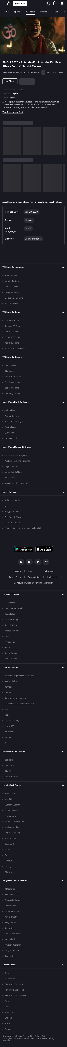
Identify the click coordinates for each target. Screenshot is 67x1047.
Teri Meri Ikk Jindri (12, 445)
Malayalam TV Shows (14, 305)
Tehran (8, 699)
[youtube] (45, 569)
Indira (7, 654)
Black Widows (11, 845)
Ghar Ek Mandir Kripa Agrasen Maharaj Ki (23, 535)
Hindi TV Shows (11, 282)
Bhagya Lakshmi (12, 518)
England (8, 1025)
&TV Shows (9, 378)
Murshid (8, 806)
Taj (6, 862)
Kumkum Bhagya (12, 626)
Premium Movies (10, 674)
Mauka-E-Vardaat (12, 529)
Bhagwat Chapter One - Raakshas (19, 682)
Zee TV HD (9, 772)
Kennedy (8, 694)
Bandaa (8, 744)
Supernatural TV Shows (15, 355)
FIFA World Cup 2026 (14, 991)
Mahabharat (10, 609)
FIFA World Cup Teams (14, 997)
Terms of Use (33, 584)
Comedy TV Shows (13, 344)
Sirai (7, 722)
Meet (7, 513)
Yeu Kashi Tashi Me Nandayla (17, 468)
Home (6, 11)
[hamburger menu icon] (62, 3)
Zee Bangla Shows (13, 400)
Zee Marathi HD (12, 783)
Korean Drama (11, 660)
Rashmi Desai (11, 963)
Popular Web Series (11, 792)
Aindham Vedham (12, 834)
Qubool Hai (9, 439)
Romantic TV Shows (13, 333)
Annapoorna (10, 649)
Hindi (21, 93)
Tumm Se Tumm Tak (13, 615)
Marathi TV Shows (12, 288)
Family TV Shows (12, 338)
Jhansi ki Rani (10, 621)
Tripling (8, 873)
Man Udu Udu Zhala (13, 479)
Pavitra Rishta (11, 434)
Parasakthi (9, 738)
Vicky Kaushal (10, 929)
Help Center (48, 578)
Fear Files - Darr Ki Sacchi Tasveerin (21, 71)
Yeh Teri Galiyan (12, 423)
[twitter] (36, 569)
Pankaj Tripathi (11, 924)
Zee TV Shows (11, 372)
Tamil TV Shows (11, 293)
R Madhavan (10, 896)
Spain (7, 1013)
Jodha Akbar (10, 417)
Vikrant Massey (11, 901)
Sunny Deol (9, 935)
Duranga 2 (9, 851)
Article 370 (9, 733)
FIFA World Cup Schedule (15, 1002)
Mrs (6, 716)
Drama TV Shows (12, 327)
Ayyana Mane (11, 800)
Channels (16, 578)
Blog (7, 980)
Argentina (9, 1019)
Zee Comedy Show (13, 524)
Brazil (7, 1030)
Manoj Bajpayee (12, 918)
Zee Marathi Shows (13, 383)
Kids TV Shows (11, 665)
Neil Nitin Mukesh (12, 940)
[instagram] (28, 569)
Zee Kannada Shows (13, 389)
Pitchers (8, 879)
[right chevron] (6, 145)
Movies (43, 11)
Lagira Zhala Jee (12, 473)
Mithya (8, 856)
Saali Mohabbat (11, 688)
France (8, 1008)
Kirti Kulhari (10, 946)
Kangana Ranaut (12, 957)
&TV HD (8, 778)
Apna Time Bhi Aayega (14, 428)
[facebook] (20, 569)
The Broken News (12, 839)
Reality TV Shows (12, 350)
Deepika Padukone (13, 907)
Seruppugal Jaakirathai (14, 828)
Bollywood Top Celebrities (14, 888)
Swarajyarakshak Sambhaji (16, 490)
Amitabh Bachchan (13, 952)
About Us (31, 578)
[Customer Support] (54, 3)
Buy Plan (21, 3)
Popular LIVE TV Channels (14, 758)
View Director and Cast (12, 116)
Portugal (8, 1036)
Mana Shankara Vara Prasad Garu (19, 710)
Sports (17, 11)
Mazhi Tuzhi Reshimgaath (16, 462)
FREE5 (55, 11)
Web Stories (10, 985)
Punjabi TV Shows (12, 310)
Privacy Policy (14, 584)
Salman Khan (10, 912)
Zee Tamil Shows (12, 394)
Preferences (51, 584)
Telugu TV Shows (12, 299)
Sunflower (9, 867)
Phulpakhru (9, 484)
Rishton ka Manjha (13, 507)
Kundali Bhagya (11, 632)
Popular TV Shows (10, 601)
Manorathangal (11, 817)
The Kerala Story (12, 727)
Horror (12, 101)
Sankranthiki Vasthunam (15, 705)
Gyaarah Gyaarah (12, 811)
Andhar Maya (10, 823)
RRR (6, 750)
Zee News (9, 766)
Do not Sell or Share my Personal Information (32, 590)
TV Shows (30, 11)
